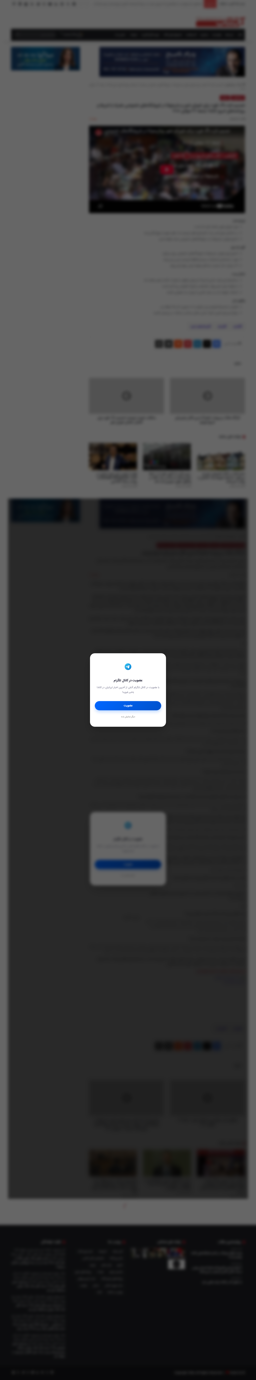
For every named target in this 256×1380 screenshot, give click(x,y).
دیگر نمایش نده (128, 717)
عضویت (128, 705)
